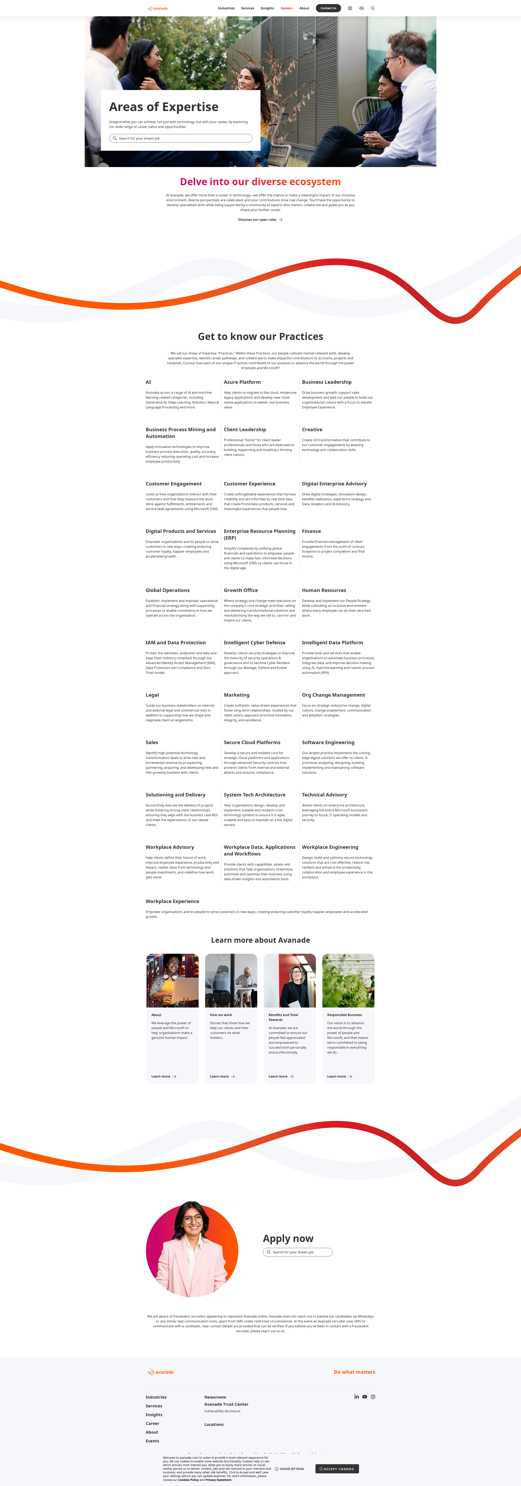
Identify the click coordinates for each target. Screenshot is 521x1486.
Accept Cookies (339, 1469)
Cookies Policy (188, 1480)
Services (247, 8)
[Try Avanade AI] (361, 8)
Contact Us (328, 8)
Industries (226, 8)
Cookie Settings (292, 1469)
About (304, 8)
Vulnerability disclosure (222, 1411)
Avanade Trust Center (226, 1404)
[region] (260, 1469)
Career (152, 1423)
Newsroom (215, 1397)
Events (152, 1441)
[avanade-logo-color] (158, 8)
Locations (214, 1424)
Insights (267, 8)
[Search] (372, 8)
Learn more (160, 1076)
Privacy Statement (218, 1480)
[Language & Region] (353, 8)
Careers (287, 8)
